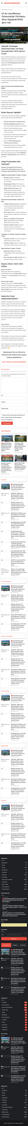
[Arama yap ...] (26, 3)
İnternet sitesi (4, 408)
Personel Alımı (5, 889)
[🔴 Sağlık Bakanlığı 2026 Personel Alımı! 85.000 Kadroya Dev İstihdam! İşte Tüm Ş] (7, 438)
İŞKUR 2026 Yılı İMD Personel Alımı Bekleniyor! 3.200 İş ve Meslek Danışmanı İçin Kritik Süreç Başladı (20, 466)
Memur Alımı (5, 884)
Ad (2, 395)
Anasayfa (5, 9)
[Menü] (2, 3)
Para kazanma (5, 886)
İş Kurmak (4, 877)
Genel (3, 867)
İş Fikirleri (4, 872)
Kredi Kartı (4, 882)
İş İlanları (10, 9)
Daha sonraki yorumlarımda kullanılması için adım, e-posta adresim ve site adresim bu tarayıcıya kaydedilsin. (13, 417)
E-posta (3, 402)
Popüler (15, 945)
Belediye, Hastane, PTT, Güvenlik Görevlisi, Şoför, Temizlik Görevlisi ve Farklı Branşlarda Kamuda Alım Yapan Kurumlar (6, 467)
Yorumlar (22, 945)
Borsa (3, 865)
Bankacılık (4, 862)
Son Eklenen (6, 945)
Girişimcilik (4, 870)
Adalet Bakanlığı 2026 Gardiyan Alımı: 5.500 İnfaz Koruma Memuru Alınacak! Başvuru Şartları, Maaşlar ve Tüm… (18, 534)
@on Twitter (4, 919)
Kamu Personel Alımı (7, 879)
